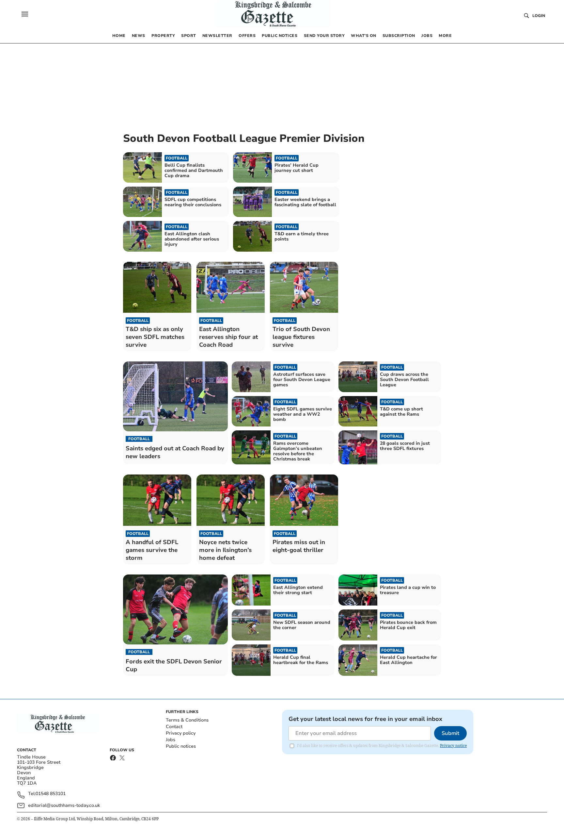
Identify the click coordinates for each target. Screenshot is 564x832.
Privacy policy (181, 733)
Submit (450, 733)
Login (538, 15)
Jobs (170, 740)
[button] (25, 14)
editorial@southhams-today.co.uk (64, 805)
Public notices (181, 746)
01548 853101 (51, 794)
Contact (174, 727)
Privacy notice (453, 745)
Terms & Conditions (187, 720)
